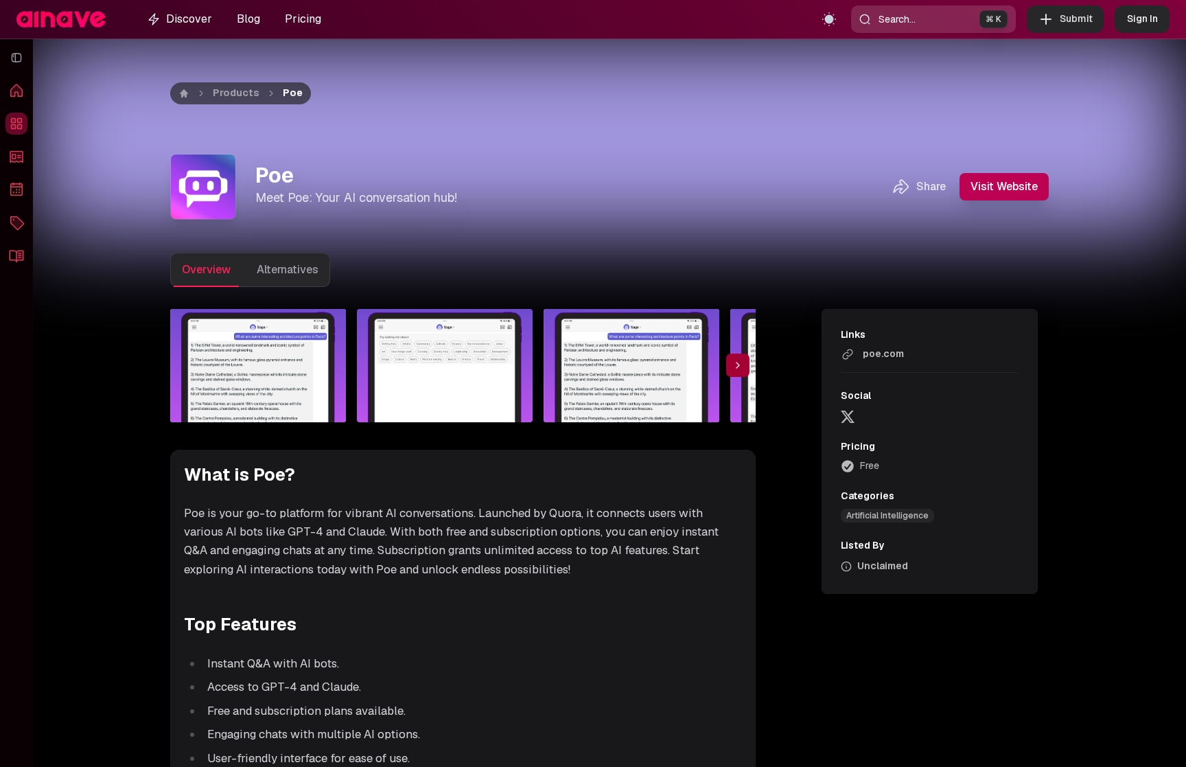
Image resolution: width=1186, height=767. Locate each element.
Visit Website (1004, 186)
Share (931, 186)
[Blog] (16, 255)
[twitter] (847, 416)
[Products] (16, 124)
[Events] (16, 190)
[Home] (16, 91)
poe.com (883, 353)
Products (236, 93)
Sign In (1142, 18)
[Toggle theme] (829, 19)
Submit (1076, 18)
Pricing (303, 19)
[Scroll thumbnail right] (737, 365)
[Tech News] (16, 157)
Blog (248, 19)
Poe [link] (293, 93)
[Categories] (16, 222)
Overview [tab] (206, 269)
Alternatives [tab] (287, 269)
